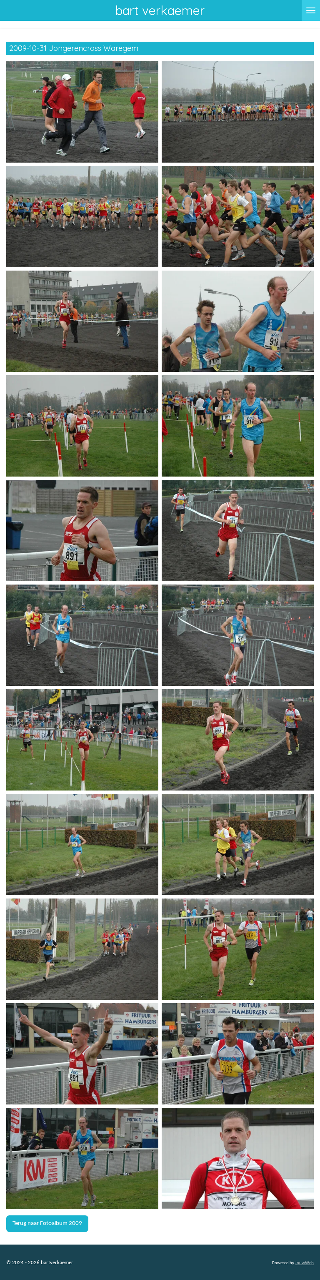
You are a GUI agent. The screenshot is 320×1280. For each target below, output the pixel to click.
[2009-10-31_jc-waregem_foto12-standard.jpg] (238, 635)
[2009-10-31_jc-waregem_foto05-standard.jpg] (82, 321)
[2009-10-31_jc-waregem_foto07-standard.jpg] (82, 426)
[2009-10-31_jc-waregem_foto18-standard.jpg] (238, 949)
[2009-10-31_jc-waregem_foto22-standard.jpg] (238, 1159)
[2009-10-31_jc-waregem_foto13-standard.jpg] (82, 740)
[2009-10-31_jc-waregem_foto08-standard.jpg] (238, 426)
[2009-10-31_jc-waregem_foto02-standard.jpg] (238, 112)
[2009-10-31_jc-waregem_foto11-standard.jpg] (82, 635)
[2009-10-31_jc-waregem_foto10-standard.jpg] (238, 531)
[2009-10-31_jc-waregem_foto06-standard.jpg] (238, 321)
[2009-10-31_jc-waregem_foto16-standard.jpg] (238, 845)
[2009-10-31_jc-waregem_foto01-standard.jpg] (82, 112)
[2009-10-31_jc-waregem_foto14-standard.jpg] (238, 740)
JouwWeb (304, 1263)
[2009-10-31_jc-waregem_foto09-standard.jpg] (82, 531)
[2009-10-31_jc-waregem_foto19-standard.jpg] (82, 1054)
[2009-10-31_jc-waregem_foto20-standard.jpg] (238, 1054)
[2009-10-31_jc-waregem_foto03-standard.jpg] (82, 217)
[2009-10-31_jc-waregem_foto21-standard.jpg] (82, 1159)
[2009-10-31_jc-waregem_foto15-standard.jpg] (82, 845)
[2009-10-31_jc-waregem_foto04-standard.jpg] (238, 217)
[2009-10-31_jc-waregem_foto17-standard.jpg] (82, 949)
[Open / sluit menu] (311, 10)
